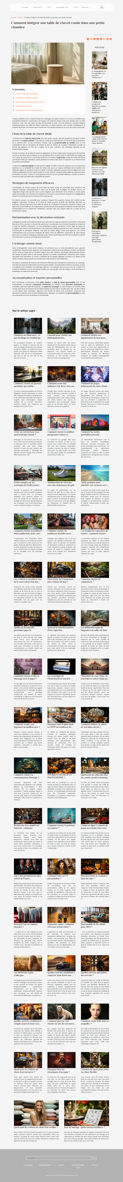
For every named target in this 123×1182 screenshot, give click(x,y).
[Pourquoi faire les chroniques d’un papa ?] (61, 1060)
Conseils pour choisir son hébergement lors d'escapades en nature (59, 338)
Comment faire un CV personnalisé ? (57, 877)
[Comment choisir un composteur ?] (95, 570)
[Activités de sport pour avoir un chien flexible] (95, 1060)
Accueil (13, 17)
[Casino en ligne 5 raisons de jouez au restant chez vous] (95, 816)
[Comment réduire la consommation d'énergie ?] (28, 765)
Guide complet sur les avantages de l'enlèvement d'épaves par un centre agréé (27, 485)
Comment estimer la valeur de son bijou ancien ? (94, 725)
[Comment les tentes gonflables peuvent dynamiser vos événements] (95, 422)
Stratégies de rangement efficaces (26, 98)
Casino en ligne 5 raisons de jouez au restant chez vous (94, 826)
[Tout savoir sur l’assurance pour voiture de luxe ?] (61, 570)
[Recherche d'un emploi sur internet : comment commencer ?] (28, 816)
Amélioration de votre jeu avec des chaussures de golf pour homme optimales (60, 485)
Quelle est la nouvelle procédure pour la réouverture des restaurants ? (24, 631)
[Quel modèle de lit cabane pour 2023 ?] (95, 915)
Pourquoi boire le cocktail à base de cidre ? (94, 877)
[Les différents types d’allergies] (28, 963)
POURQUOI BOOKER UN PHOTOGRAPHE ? (59, 776)
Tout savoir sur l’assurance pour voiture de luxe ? (60, 580)
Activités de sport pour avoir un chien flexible (94, 1070)
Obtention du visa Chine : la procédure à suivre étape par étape (94, 679)
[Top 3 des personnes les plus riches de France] (28, 866)
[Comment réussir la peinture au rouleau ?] (61, 816)
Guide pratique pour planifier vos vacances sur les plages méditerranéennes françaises (95, 486)
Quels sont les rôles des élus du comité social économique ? (95, 777)
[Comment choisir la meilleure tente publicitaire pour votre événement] (28, 521)
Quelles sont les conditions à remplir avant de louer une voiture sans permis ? (27, 1024)
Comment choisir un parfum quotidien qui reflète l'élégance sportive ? (27, 386)
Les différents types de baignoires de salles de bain (94, 628)
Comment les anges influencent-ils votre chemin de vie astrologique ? (94, 386)
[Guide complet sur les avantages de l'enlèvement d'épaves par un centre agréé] (28, 473)
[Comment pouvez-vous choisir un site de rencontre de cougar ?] (61, 1011)
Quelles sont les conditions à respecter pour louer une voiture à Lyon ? (61, 975)
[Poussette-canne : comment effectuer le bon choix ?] (61, 915)
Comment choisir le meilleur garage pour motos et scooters (60, 435)
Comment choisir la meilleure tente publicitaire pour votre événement (28, 533)
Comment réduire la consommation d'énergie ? (26, 776)
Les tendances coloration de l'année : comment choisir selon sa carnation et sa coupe (94, 534)
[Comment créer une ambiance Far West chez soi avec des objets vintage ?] (61, 374)
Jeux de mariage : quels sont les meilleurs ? (84, 1127)
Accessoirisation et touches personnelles (29, 110)
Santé (49, 7)
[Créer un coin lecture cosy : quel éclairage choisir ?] (28, 422)
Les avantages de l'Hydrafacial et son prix (58, 677)
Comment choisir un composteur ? (90, 580)
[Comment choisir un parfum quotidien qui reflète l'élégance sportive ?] (28, 374)
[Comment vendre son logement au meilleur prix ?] (28, 715)
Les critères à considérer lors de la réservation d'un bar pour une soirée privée (28, 582)
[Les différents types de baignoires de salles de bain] (95, 618)
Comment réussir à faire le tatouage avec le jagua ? (26, 677)
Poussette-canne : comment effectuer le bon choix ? (60, 925)
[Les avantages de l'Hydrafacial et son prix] (61, 666)
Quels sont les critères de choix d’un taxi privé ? (26, 1070)
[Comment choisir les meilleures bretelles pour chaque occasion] (61, 521)
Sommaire (20, 89)
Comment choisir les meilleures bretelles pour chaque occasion (59, 533)
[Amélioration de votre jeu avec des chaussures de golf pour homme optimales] (61, 473)
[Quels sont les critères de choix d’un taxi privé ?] (28, 1060)
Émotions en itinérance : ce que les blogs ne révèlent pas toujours (99, 202)
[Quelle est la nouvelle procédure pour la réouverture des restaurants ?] (28, 618)
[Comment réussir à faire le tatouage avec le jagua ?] (28, 666)
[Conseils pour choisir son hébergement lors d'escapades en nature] (61, 326)
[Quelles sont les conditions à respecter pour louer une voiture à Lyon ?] (61, 963)
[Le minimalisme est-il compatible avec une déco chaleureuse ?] (99, 60)
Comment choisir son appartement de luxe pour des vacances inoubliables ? (94, 338)
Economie (25, 7)
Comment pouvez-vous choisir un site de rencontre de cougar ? (60, 1024)
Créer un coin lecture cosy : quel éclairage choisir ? (27, 433)
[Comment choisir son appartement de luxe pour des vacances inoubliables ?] (95, 326)
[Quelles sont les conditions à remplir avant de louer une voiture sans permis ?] (28, 1011)
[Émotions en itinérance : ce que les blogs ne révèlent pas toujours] (99, 187)
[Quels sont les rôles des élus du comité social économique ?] (95, 765)
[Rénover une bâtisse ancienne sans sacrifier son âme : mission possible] (99, 157)
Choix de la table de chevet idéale (26, 94)
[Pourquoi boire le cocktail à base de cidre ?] (95, 866)
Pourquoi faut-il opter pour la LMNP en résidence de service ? (60, 727)
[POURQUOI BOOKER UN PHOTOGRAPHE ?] (61, 765)
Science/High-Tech (62, 7)
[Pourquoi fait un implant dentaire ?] (28, 915)
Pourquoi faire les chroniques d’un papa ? (58, 1070)
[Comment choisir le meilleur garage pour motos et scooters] (61, 422)
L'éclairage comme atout (23, 106)
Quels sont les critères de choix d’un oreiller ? (36, 1127)
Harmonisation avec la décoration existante (30, 102)
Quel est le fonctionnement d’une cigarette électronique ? (60, 630)
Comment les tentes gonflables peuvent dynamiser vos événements (94, 435)
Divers (76, 7)
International (37, 7)
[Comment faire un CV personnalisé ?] (61, 866)
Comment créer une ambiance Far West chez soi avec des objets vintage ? (60, 386)
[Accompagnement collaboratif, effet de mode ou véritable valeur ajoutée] (99, 126)
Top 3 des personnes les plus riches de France (27, 877)
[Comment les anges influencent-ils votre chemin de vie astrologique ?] (95, 374)
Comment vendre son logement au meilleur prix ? (27, 725)
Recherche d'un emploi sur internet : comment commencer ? (26, 828)
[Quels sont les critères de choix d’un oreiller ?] (36, 1113)
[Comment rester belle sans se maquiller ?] (95, 1011)
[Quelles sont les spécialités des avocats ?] (95, 963)
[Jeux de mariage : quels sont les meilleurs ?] (86, 1113)
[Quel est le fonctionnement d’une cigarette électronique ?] (61, 618)
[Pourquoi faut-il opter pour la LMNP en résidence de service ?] (61, 715)
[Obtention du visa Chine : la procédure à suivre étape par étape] (95, 666)
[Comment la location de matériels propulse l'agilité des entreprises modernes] (99, 91)
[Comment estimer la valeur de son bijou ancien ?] (95, 715)
